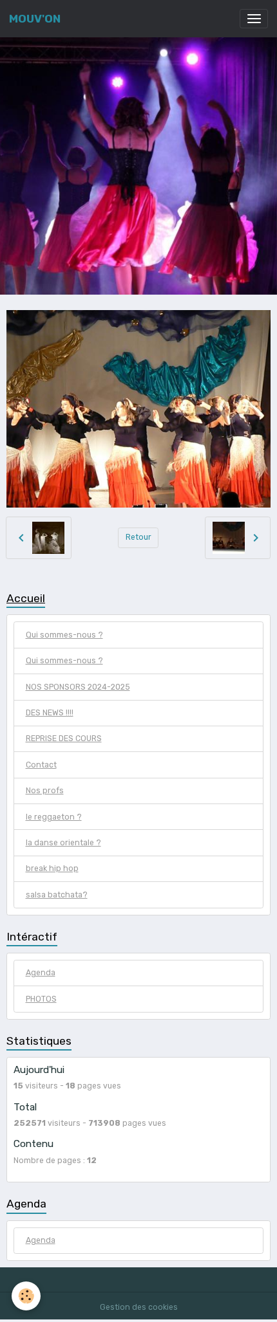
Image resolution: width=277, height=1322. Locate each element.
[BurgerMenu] (254, 18)
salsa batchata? (57, 894)
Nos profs (45, 790)
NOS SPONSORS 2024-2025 (78, 687)
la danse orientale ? (63, 842)
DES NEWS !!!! (49, 712)
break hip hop (52, 868)
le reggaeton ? (54, 817)
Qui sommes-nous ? (64, 634)
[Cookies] (26, 1295)
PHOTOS (41, 999)
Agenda (40, 972)
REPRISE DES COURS (64, 738)
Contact (41, 764)
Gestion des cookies (139, 1307)
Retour (138, 537)
